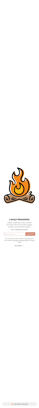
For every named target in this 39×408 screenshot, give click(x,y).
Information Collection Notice (20, 240)
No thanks (18, 246)
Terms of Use (28, 238)
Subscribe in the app (21, 404)
